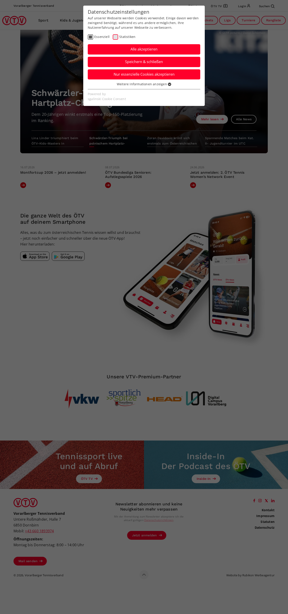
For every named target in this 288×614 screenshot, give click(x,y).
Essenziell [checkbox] (102, 37)
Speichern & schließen (144, 61)
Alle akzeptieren (144, 49)
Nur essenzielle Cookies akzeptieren (144, 74)
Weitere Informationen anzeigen (142, 84)
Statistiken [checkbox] (127, 37)
